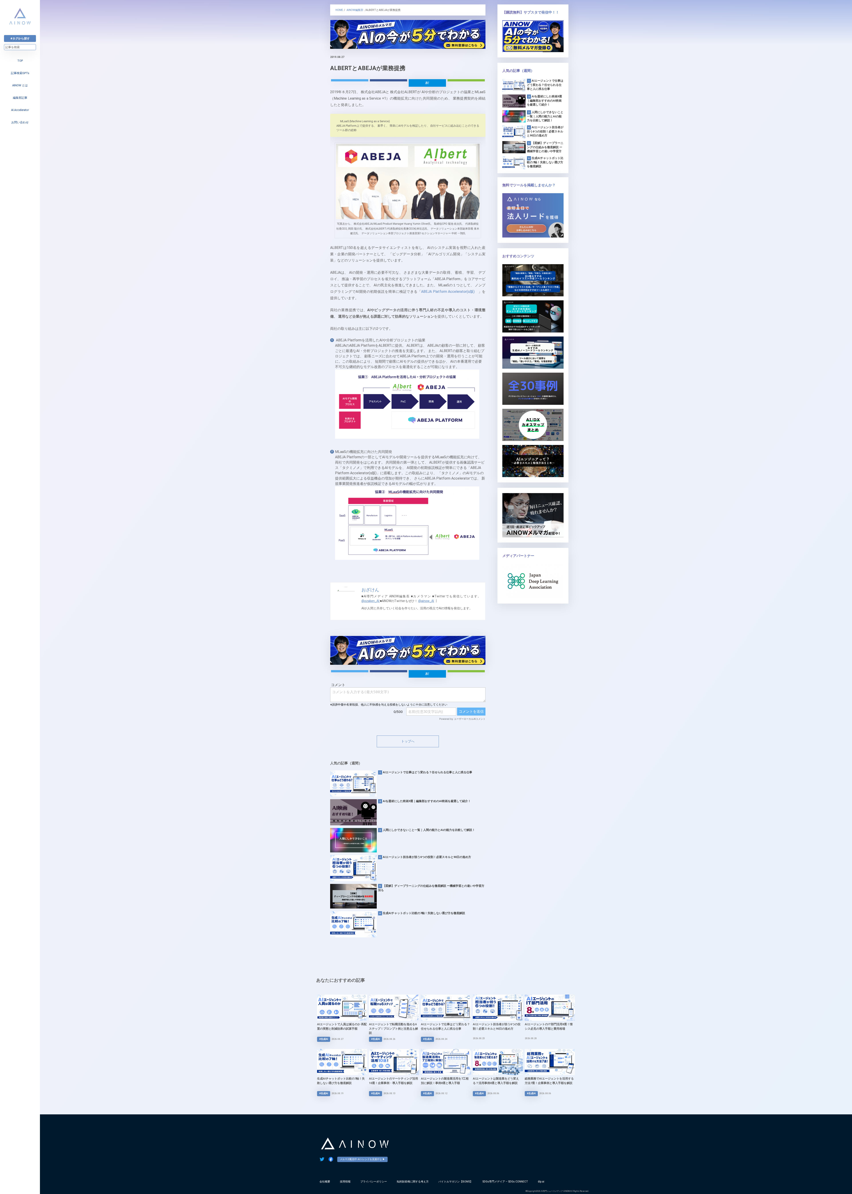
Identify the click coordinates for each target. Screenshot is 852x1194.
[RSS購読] (466, 80)
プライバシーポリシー (373, 1181)
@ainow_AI (426, 601)
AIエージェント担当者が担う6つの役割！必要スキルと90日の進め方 (427, 857)
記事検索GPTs (20, 73)
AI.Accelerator (20, 110)
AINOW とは (20, 85)
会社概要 (325, 1181)
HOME (339, 10)
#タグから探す (20, 38)
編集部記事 (20, 97)
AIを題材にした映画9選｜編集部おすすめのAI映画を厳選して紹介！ (427, 801)
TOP (20, 60)
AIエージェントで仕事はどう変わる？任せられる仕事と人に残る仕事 (427, 772)
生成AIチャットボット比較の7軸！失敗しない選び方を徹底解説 (424, 913)
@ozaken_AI (370, 601)
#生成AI (323, 1039)
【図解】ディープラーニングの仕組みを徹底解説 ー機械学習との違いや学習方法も (431, 888)
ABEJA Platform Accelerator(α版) (448, 291)
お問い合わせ (20, 122)
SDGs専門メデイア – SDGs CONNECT (505, 1181)
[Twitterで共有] (349, 80)
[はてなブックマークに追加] (427, 83)
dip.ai (541, 1181)
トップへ (407, 741)
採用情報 (345, 1181)
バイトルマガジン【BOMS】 (455, 1181)
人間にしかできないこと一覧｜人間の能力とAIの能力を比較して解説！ (429, 830)
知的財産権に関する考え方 (413, 1181)
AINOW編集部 (355, 10)
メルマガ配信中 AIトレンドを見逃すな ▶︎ (362, 1159)
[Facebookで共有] (388, 80)
